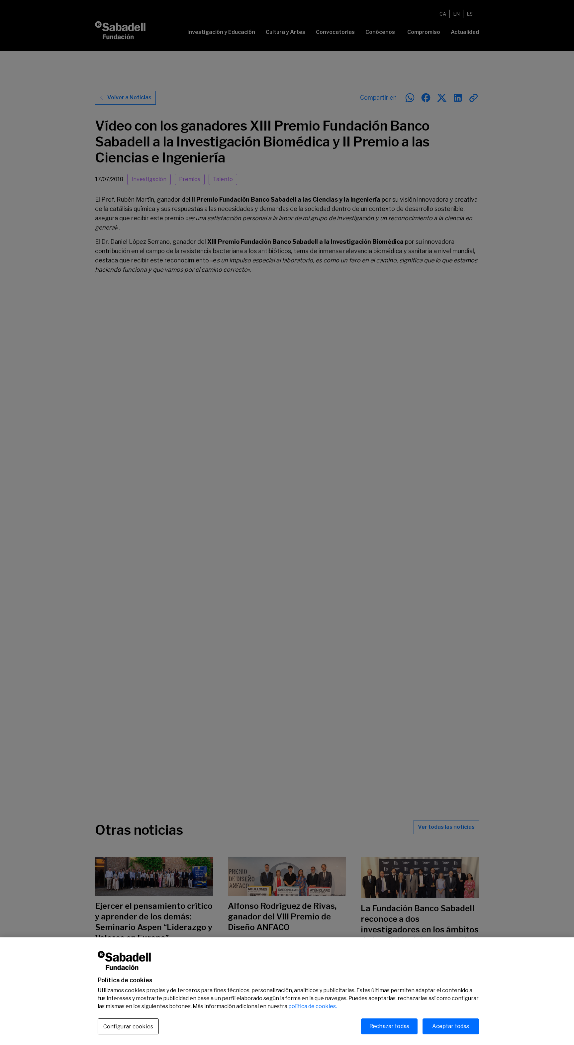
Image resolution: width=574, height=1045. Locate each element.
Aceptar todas (450, 1026)
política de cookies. (312, 1006)
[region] (287, 991)
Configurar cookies (128, 1026)
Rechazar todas (389, 1026)
